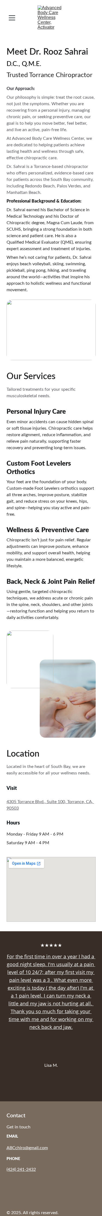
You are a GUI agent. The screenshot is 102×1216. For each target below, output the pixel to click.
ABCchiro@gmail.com (27, 1148)
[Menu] (12, 17)
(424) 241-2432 (21, 1169)
